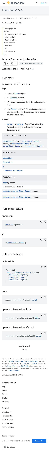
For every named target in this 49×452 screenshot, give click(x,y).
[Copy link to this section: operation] (15, 216)
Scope (17, 93)
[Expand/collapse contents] (15, 28)
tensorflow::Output (14, 170)
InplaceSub (8, 141)
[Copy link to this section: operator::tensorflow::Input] (34, 309)
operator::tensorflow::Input (16, 191)
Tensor (14, 98)
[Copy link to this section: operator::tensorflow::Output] (36, 327)
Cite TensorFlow (8, 427)
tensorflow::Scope (30, 141)
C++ (35, 18)
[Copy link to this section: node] (9, 291)
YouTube (5, 402)
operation (7, 158)
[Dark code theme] (41, 221)
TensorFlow (6, 18)
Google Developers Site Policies (18, 366)
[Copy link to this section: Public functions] (25, 254)
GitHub (4, 394)
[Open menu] (3, 3)
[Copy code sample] (45, 221)
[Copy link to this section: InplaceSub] (16, 261)
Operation (7, 162)
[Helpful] (16, 23)
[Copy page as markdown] (12, 63)
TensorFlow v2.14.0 (12, 10)
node (5, 183)
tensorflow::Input (20, 143)
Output (10, 124)
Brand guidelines (8, 423)
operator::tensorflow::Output (17, 197)
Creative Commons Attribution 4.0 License (23, 361)
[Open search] (37, 2)
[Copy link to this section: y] (5, 234)
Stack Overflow (7, 420)
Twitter (4, 398)
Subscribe (39, 441)
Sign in (43, 3)
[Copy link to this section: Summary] (16, 78)
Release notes (7, 416)
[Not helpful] (20, 23)
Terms (4, 436)
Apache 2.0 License (30, 363)
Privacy (12, 436)
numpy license (14, 371)
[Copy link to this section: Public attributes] (25, 209)
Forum (4, 390)
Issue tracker (7, 412)
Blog (3, 387)
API (14, 18)
